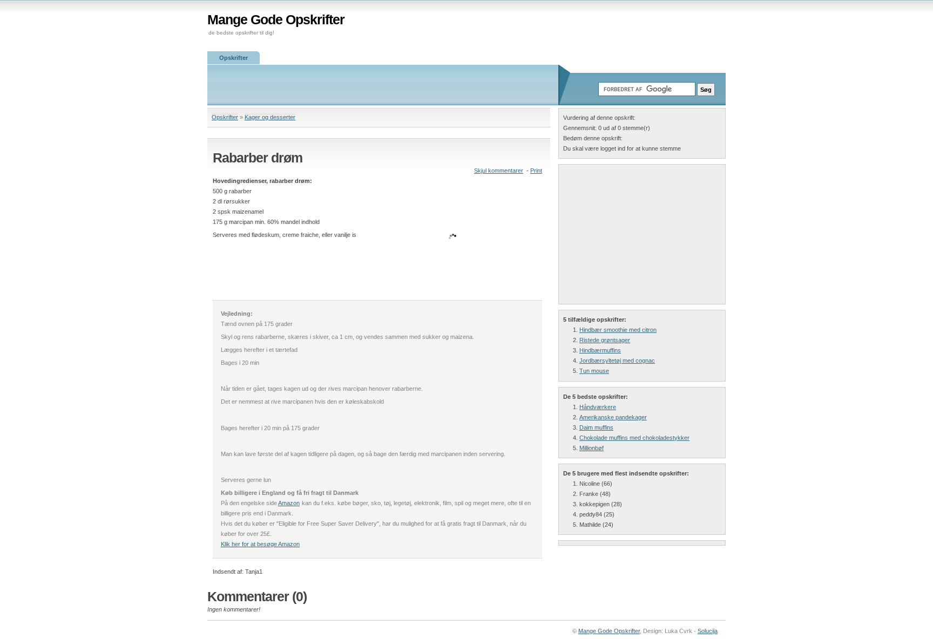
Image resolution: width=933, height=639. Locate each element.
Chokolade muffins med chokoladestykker (634, 437)
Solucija (708, 631)
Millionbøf (591, 448)
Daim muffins (596, 427)
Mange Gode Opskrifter (275, 19)
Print (536, 170)
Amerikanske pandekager (613, 417)
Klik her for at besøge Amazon (260, 544)
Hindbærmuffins (600, 350)
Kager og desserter (270, 117)
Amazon (289, 503)
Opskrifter (233, 58)
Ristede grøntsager (604, 340)
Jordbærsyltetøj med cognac (617, 360)
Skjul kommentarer (498, 170)
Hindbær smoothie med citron (618, 330)
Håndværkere (597, 407)
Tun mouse (594, 371)
